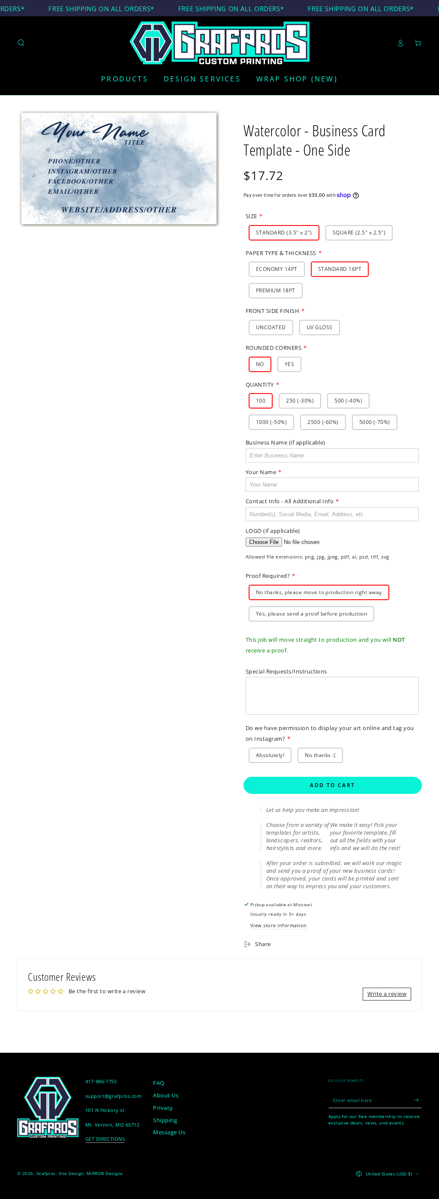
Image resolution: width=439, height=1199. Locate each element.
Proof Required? (268, 576)
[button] (21, 42)
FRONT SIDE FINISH (272, 311)
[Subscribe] (418, 1100)
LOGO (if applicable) (273, 531)
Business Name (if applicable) (285, 442)
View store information (278, 925)
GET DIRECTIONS (105, 1139)
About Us (165, 1095)
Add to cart (332, 785)
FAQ (158, 1083)
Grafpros (46, 1173)
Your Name (261, 472)
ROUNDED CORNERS (273, 348)
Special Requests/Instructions (286, 671)
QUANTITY (260, 384)
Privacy (163, 1108)
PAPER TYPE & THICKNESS (281, 253)
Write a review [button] (386, 994)
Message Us (169, 1132)
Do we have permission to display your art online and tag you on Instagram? (330, 733)
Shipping (165, 1120)
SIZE (251, 216)
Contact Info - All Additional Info (290, 501)
